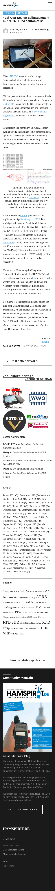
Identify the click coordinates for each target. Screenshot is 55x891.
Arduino (30, 602)
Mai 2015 (23, 560)
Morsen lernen (9, 617)
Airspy (6, 591)
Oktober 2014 (19, 571)
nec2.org (24, 215)
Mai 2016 (33, 542)
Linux (45, 613)
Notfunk (19, 617)
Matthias (7, 460)
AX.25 (44, 603)
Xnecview (34, 197)
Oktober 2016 (30, 535)
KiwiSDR (23, 613)
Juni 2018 (17, 513)
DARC (32, 607)
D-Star (26, 608)
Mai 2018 (32, 513)
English (46, 342)
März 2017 (34, 528)
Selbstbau (18, 628)
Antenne (39, 591)
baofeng (7, 607)
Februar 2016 (37, 546)
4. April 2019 (16, 32)
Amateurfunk (17, 591)
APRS (41, 596)
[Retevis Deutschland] (14, 421)
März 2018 (18, 517)
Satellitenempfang (34, 623)
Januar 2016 (9, 549)
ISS (17, 612)
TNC (38, 629)
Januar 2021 (9, 495)
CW (22, 607)
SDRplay (8, 628)
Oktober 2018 (9, 510)
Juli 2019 (32, 499)
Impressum (8, 866)
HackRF (11, 613)
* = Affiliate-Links (11, 845)
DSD (46, 608)
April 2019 (18, 502)
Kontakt (6, 861)
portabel (36, 617)
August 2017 (30, 524)
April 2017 (18, 528)
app (33, 597)
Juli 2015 (37, 557)
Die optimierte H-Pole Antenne (28, 468)
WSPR (14, 633)
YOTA (21, 634)
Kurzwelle (31, 613)
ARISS (38, 603)
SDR (46, 622)
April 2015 (38, 560)
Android (30, 591)
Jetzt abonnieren (23, 809)
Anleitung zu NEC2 (30, 219)
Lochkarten (8, 242)
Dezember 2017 (36, 517)
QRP (42, 616)
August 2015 (20, 557)
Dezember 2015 (27, 549)
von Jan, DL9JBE (18, 30)
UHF (44, 628)
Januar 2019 (19, 506)
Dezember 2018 (37, 506)
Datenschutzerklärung (13, 850)
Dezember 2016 (37, 531)
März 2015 (8, 564)
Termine (32, 629)
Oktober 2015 (21, 553)
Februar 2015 (26, 564)
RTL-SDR (11, 622)
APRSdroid (8, 602)
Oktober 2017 (30, 520)
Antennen (9, 13)
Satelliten (24, 623)
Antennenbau (31, 346)
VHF (6, 633)
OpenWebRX (27, 617)
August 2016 (30, 539)
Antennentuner (25, 598)
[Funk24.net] (38, 421)
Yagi (43, 346)
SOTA (26, 629)
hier (34, 278)
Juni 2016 (17, 542)
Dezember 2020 (27, 495)
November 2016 (11, 535)
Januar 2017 (19, 531)
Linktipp (39, 612)
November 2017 (11, 520)
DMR (40, 607)
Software (21, 13)
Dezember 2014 (22, 568)
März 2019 (34, 502)
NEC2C (14, 76)
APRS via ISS (19, 603)
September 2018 (29, 510)
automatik (8, 104)
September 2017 (11, 524)
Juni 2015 (7, 560)
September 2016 (11, 539)
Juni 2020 (17, 499)
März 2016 (19, 546)
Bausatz (15, 607)
